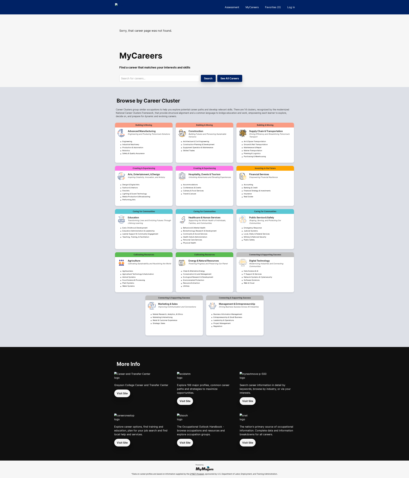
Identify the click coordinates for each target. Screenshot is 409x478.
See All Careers (229, 78)
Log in (291, 7)
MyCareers (252, 7)
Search (208, 78)
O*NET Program (197, 474)
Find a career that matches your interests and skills (154, 67)
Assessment (232, 7)
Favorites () (273, 7)
